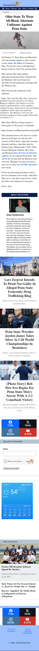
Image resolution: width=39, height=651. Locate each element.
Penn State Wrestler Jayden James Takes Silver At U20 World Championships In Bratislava (19, 339)
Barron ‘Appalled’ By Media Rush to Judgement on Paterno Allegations (18, 593)
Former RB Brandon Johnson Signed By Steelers (16, 568)
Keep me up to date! (11, 468)
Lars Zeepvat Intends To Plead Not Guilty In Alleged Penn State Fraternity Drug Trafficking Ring (19, 287)
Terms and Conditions (11, 630)
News (7, 8)
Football (31, 8)
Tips (19, 8)
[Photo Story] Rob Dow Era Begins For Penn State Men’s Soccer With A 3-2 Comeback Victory (19, 391)
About (24, 8)
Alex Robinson (9, 53)
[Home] (11, 5)
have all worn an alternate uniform (19, 154)
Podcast (14, 8)
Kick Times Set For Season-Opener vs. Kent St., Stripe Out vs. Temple (19, 585)
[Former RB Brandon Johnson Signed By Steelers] (19, 564)
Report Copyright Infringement (27, 631)
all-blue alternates (29, 164)
